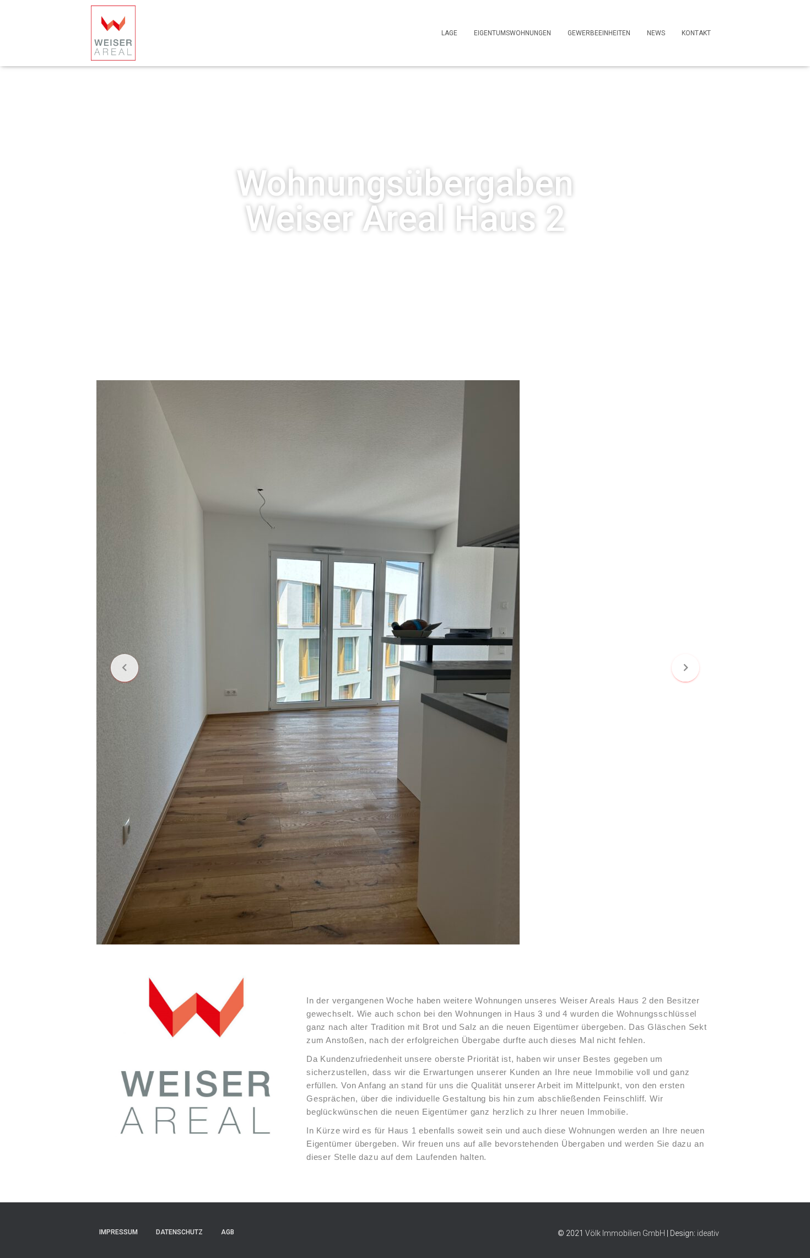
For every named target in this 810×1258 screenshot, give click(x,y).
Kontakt (696, 33)
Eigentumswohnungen (512, 33)
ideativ (708, 1233)
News (656, 33)
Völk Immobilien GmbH (626, 1233)
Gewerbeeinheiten (599, 33)
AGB (227, 1232)
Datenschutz (179, 1232)
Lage (449, 33)
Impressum (118, 1232)
